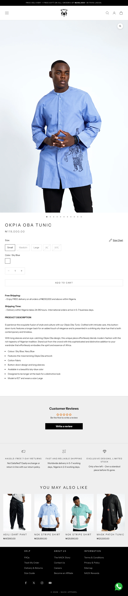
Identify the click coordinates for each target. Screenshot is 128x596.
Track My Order (31, 562)
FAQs (27, 557)
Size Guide (29, 573)
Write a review (64, 426)
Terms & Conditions (94, 557)
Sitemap (88, 568)
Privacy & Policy (92, 562)
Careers (58, 568)
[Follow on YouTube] (50, 582)
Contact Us (59, 562)
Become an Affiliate (63, 573)
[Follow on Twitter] (33, 582)
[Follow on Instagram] (42, 582)
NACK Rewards (91, 573)
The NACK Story (62, 557)
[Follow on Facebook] (25, 582)
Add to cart (64, 282)
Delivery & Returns (33, 568)
